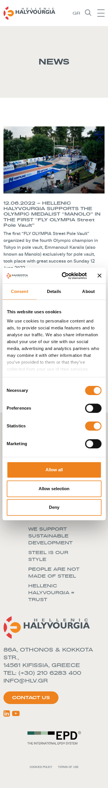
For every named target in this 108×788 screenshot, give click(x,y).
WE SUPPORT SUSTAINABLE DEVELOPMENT (50, 535)
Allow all (54, 469)
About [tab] (88, 291)
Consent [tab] (19, 291)
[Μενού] (101, 13)
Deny (54, 507)
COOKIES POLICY (41, 767)
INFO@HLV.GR (25, 681)
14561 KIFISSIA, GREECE (41, 665)
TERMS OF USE (68, 767)
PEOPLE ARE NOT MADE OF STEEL (53, 572)
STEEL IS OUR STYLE (48, 556)
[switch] (93, 408)
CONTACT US (31, 697)
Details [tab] (54, 291)
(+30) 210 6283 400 (50, 673)
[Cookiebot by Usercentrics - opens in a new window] (64, 275)
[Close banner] (99, 276)
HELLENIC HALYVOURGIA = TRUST (51, 592)
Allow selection (54, 488)
